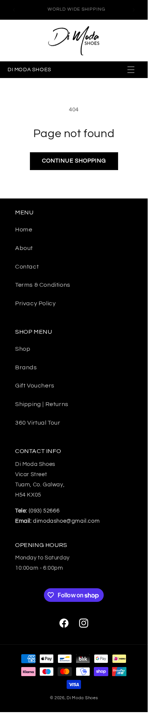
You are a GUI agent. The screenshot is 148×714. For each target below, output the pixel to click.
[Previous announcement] (14, 10)
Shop (22, 349)
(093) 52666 (37, 511)
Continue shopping (74, 161)
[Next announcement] (133, 10)
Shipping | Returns (42, 404)
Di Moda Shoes (82, 698)
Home (23, 230)
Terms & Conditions (42, 285)
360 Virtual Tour (38, 423)
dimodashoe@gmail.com (57, 521)
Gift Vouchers (35, 386)
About (24, 248)
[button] (131, 69)
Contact (27, 267)
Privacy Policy (35, 303)
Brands (26, 367)
